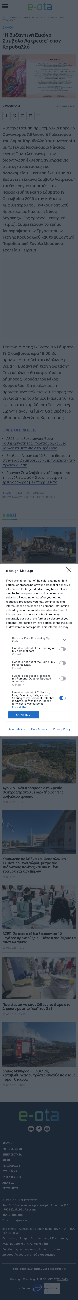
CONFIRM (23, 714)
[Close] (70, 571)
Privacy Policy (61, 729)
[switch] (62, 649)
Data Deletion (16, 729)
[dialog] (39, 650)
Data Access (39, 729)
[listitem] (39, 640)
